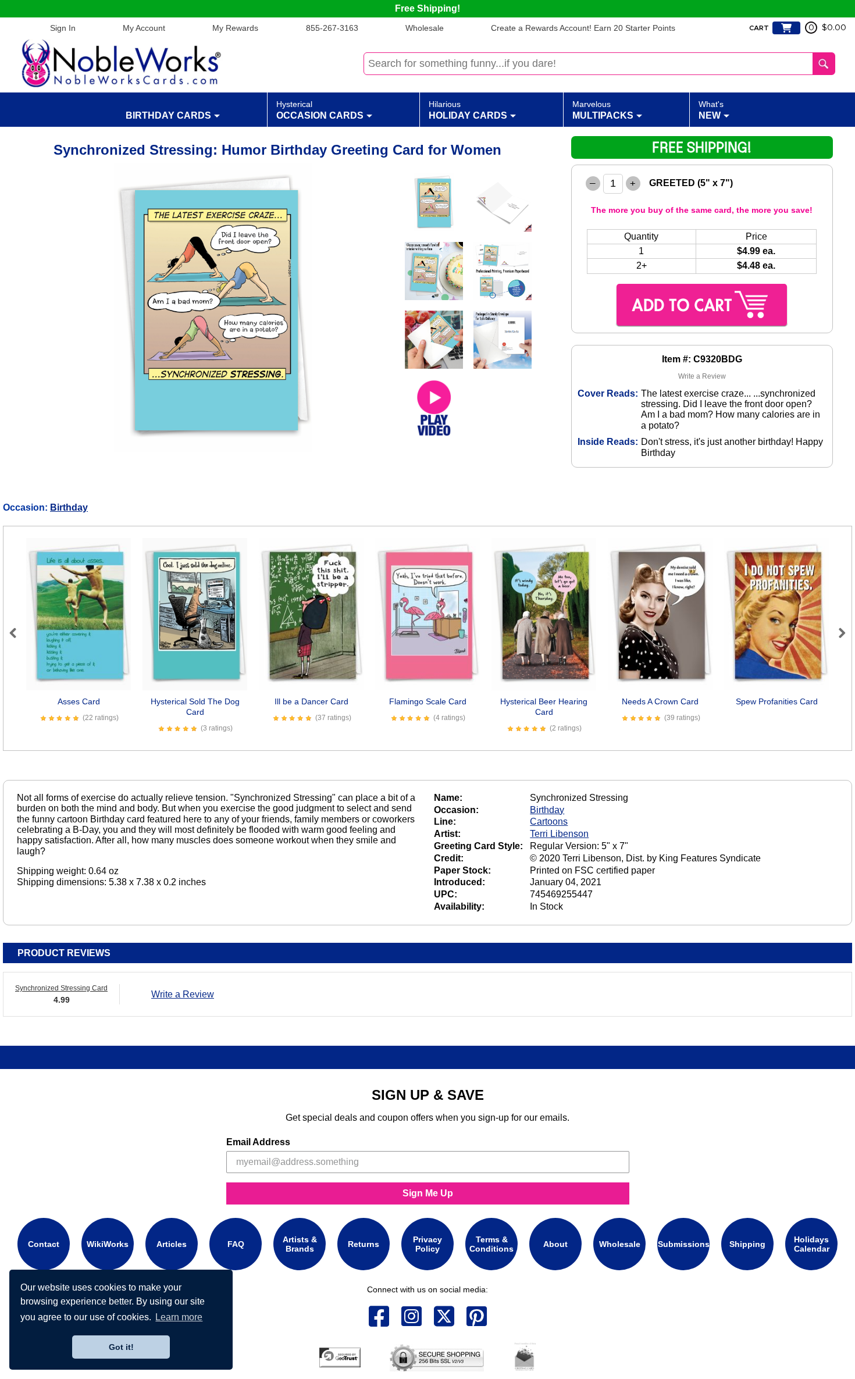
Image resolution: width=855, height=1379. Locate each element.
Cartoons (549, 821)
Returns (363, 1244)
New (711, 109)
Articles (171, 1244)
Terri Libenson (559, 834)
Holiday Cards (468, 109)
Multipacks (602, 109)
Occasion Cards (320, 109)
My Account (144, 28)
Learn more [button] (178, 1317)
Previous (18, 633)
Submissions (684, 1244)
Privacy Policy (427, 1244)
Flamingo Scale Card (427, 701)
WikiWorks (108, 1244)
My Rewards (235, 28)
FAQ (235, 1244)
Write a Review (702, 376)
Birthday (69, 507)
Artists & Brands (300, 1244)
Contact (43, 1244)
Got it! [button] (121, 1347)
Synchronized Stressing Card (61, 988)
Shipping (747, 1244)
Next (837, 633)
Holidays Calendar (811, 1244)
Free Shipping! (427, 8)
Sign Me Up (427, 1193)
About (555, 1244)
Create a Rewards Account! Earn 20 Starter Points (583, 28)
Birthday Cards (168, 115)
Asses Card (79, 701)
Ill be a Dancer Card (311, 701)
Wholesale (424, 28)
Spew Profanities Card (777, 701)
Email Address (258, 1142)
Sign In (63, 28)
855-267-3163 (332, 28)
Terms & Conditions (491, 1244)
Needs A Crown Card (660, 701)
